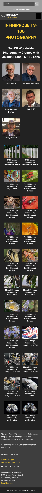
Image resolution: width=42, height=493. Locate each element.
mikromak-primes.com (10, 462)
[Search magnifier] (36, 4)
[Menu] (38, 16)
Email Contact (6, 483)
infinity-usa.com (7, 460)
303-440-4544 (23, 9)
